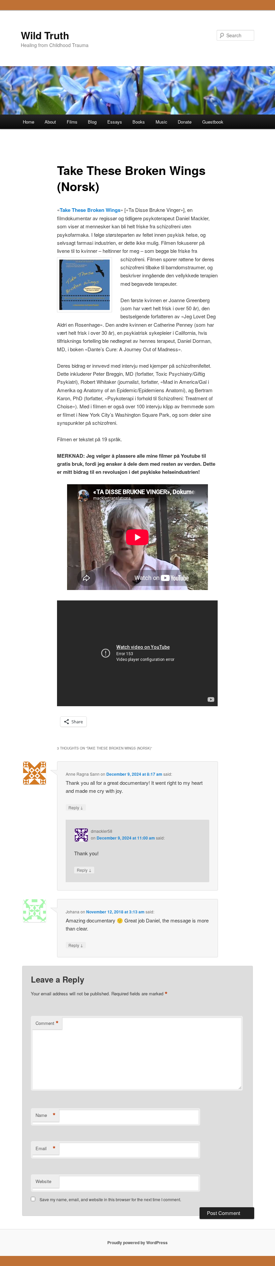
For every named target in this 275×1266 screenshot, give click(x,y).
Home (28, 122)
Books (138, 122)
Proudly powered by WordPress (137, 1242)
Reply (75, 807)
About (50, 122)
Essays (114, 122)
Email (46, 1148)
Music (161, 122)
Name (46, 1115)
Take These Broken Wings (90, 210)
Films (72, 122)
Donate (184, 122)
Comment (47, 1023)
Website (43, 1181)
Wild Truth (45, 35)
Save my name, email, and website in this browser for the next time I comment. (110, 1199)
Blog (92, 122)
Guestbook (212, 122)
